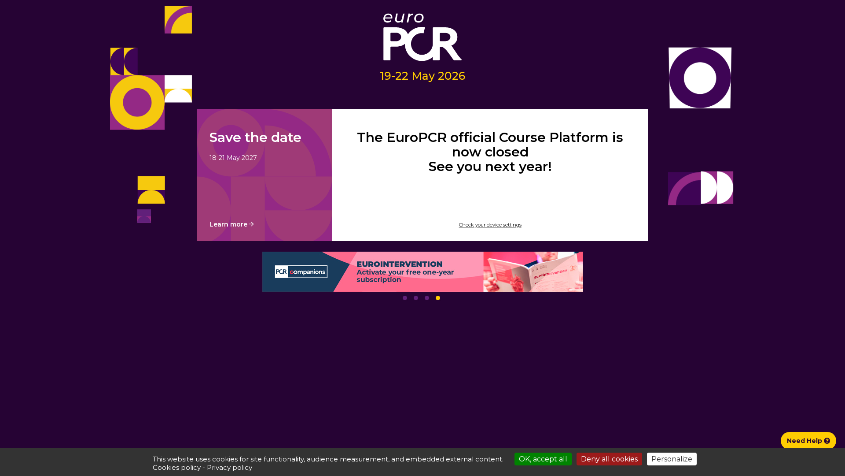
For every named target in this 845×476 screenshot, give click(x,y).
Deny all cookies (609, 459)
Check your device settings (490, 225)
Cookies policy (177, 467)
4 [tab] (438, 298)
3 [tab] (427, 298)
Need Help (805, 441)
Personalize (671, 459)
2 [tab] (416, 298)
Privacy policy (229, 467)
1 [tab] (405, 298)
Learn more (228, 224)
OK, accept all (543, 459)
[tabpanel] (422, 272)
